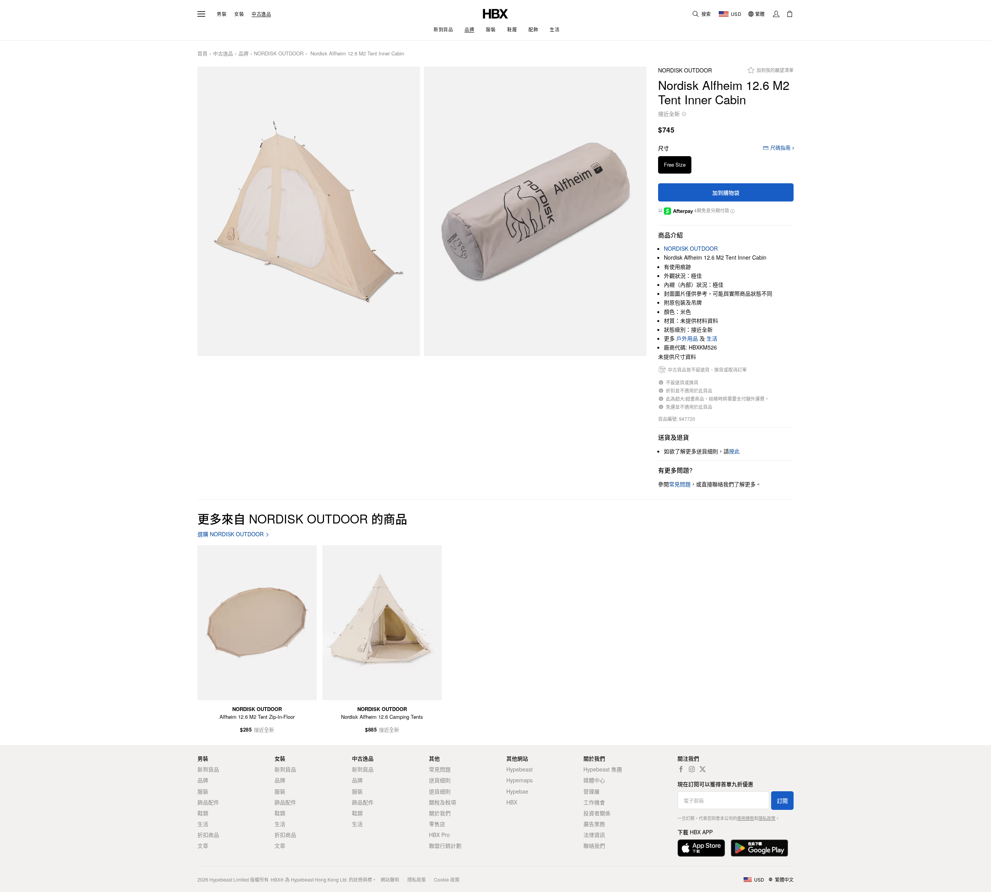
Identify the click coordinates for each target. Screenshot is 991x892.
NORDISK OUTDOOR (278, 53)
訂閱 (782, 800)
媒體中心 (594, 780)
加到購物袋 (725, 192)
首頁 (202, 53)
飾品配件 (208, 802)
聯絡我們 (594, 845)
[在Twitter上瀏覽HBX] (702, 769)
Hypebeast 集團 (602, 769)
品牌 (243, 53)
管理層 (591, 791)
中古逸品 (261, 14)
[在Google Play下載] (759, 848)
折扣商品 (208, 834)
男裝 (221, 14)
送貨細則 (440, 780)
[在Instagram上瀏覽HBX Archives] (691, 769)
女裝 (239, 14)
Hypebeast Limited (229, 879)
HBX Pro (439, 834)
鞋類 (202, 812)
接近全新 (669, 113)
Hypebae (517, 791)
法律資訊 (594, 834)
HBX (511, 802)
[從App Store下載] (701, 848)
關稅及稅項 (442, 802)
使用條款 (745, 818)
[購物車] (790, 14)
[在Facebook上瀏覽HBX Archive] (680, 769)
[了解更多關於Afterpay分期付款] (732, 210)
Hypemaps (519, 780)
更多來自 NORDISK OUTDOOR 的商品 (302, 518)
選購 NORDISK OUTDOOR (230, 534)
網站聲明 (390, 879)
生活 (711, 338)
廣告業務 (594, 823)
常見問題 (440, 769)
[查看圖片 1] (308, 211)
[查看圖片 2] (535, 211)
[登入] (776, 14)
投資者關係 (596, 812)
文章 (202, 845)
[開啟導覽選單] (201, 14)
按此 (734, 451)
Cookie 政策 (446, 879)
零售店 (437, 823)
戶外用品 (687, 338)
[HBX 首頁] (495, 13)
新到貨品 (208, 769)
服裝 (202, 791)
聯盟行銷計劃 (445, 845)
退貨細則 (440, 791)
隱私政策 (766, 818)
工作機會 (594, 802)
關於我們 (440, 812)
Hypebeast (519, 769)
